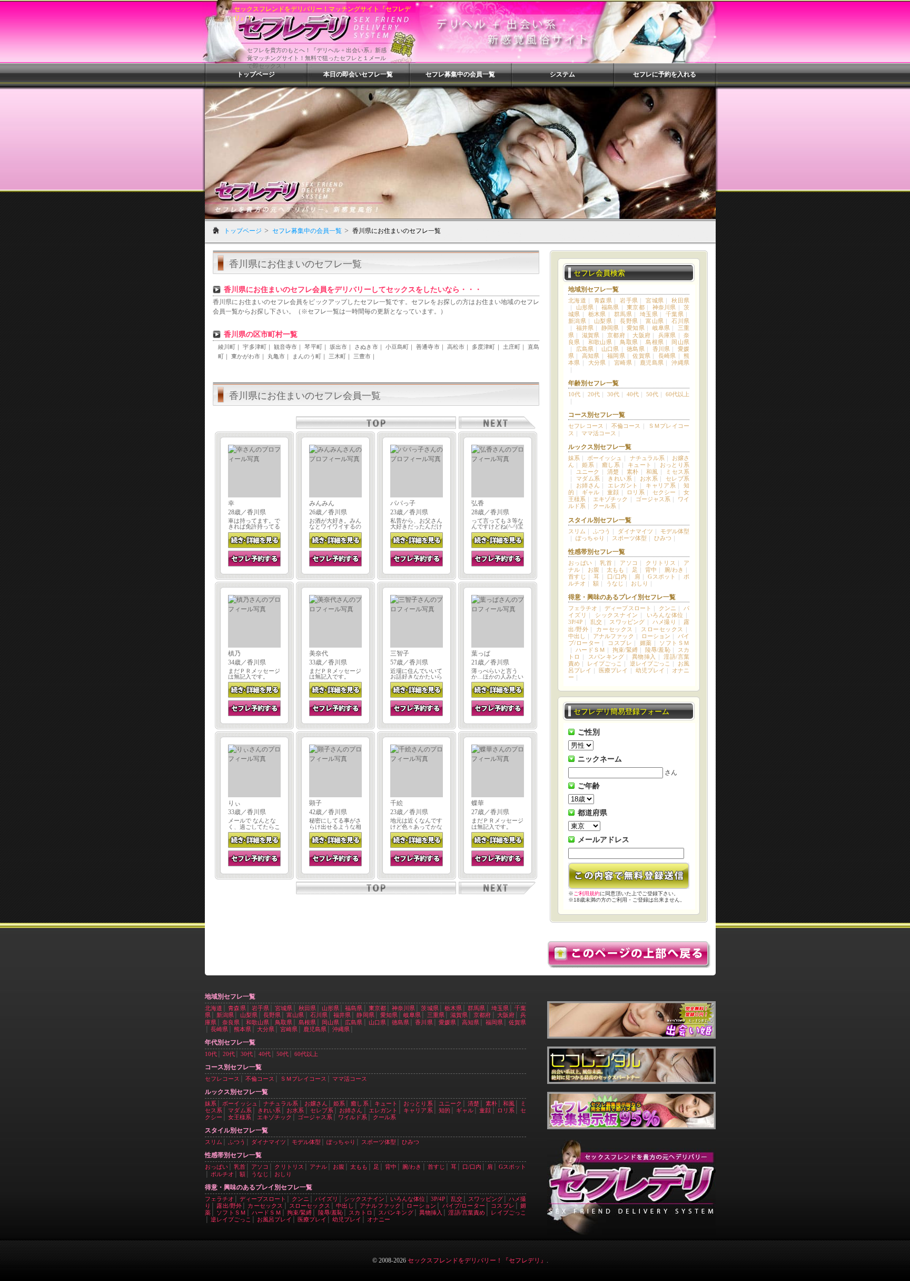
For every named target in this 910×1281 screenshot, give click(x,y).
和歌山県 (600, 342)
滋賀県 (591, 335)
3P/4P (575, 622)
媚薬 (646, 643)
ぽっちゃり (590, 538)
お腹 (593, 569)
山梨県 (603, 321)
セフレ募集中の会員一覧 (460, 74)
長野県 (629, 321)
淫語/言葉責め (466, 1212)
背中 (651, 569)
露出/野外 (229, 1205)
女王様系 (239, 1117)
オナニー (378, 1219)
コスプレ (620, 643)
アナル (318, 1166)
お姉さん (588, 485)
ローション (655, 636)
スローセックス (662, 629)
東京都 (636, 307)
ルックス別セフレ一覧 (599, 447)
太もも (615, 569)
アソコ (629, 563)
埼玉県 (649, 314)
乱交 (596, 622)
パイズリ (326, 1199)
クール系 (604, 506)
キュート (640, 465)
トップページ (256, 74)
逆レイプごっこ (650, 663)
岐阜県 (661, 328)
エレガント (623, 485)
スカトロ (360, 1212)
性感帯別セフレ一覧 (596, 551)
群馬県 (623, 314)
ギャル (591, 492)
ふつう (601, 531)
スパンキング (606, 656)
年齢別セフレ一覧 (593, 383)
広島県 (585, 349)
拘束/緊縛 (625, 650)
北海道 (577, 300)
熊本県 (242, 1029)
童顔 (613, 492)
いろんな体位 (665, 615)
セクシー (664, 492)
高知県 (591, 356)
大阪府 (641, 335)
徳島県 (636, 349)
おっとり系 (675, 465)
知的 (444, 1110)
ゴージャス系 (653, 499)
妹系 (574, 458)
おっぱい (580, 563)
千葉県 (675, 314)
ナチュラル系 (647, 458)
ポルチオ (222, 1174)
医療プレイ (613, 670)
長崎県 (667, 356)
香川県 (661, 349)
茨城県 (429, 1008)
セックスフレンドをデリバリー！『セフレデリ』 (477, 1260)
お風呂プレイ (274, 1219)
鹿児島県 (652, 362)
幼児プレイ (650, 670)
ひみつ (662, 538)
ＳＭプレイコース (303, 1078)
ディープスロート (628, 608)
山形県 (585, 307)
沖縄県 (680, 362)
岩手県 (629, 300)
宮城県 (655, 300)
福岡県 (616, 356)
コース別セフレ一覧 (596, 414)
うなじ (615, 583)
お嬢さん (316, 1103)
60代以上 (677, 394)
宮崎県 (623, 362)
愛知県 (636, 328)
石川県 (680, 321)
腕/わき (674, 569)
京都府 (616, 335)
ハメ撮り (664, 622)
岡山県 (680, 342)
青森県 (603, 300)
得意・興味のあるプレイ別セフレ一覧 (622, 597)
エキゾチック (610, 499)
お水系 (649, 478)
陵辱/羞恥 (657, 650)
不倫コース (626, 426)
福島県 (610, 307)
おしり (639, 583)
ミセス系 (677, 471)
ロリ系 (636, 492)
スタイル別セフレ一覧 (599, 520)
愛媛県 (447, 1022)
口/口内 (617, 576)
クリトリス (661, 563)
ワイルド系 (352, 1117)
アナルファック (613, 636)
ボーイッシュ (604, 458)
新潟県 (577, 321)
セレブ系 (677, 478)
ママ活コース (598, 433)
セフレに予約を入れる (664, 74)
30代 (613, 394)
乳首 (606, 563)
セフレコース (586, 426)
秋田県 (680, 300)
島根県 (655, 342)
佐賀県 (641, 356)
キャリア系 (661, 485)
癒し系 (611, 465)
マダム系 (588, 478)
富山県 (655, 321)
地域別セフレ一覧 (593, 289)
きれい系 (620, 478)
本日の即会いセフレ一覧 (358, 74)
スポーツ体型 (629, 538)
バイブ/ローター (463, 1205)
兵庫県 (667, 335)
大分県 (597, 362)
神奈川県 (664, 307)
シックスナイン (616, 615)
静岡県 (610, 328)
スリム (577, 531)
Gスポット (662, 576)
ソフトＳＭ (674, 643)
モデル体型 (674, 531)
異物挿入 (644, 656)
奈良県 (231, 1022)
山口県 (610, 349)
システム (562, 74)
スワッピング (627, 622)
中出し (577, 636)
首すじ (577, 576)
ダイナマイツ (635, 531)
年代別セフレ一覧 (230, 1042)
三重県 (435, 1015)
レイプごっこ (604, 663)
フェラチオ (582, 608)
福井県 (585, 328)
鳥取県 (629, 342)
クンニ (667, 608)
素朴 (633, 471)
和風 (652, 471)
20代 (594, 394)
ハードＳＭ (590, 650)
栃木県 (597, 314)
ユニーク (588, 471)
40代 (633, 394)
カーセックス (614, 629)
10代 (574, 394)
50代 (652, 394)
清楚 (613, 471)
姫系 (588, 465)
